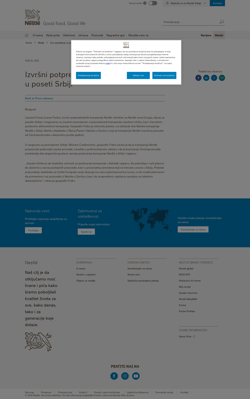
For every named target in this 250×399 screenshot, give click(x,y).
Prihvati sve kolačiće (164, 75)
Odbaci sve (138, 75)
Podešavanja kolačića (88, 75)
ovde (107, 63)
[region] (126, 62)
